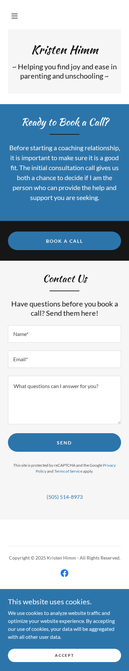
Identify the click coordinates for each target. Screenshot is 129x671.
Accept (64, 655)
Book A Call (64, 241)
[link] (64, 49)
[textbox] (64, 334)
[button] (14, 16)
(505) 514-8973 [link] (65, 497)
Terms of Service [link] (68, 471)
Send (64, 442)
